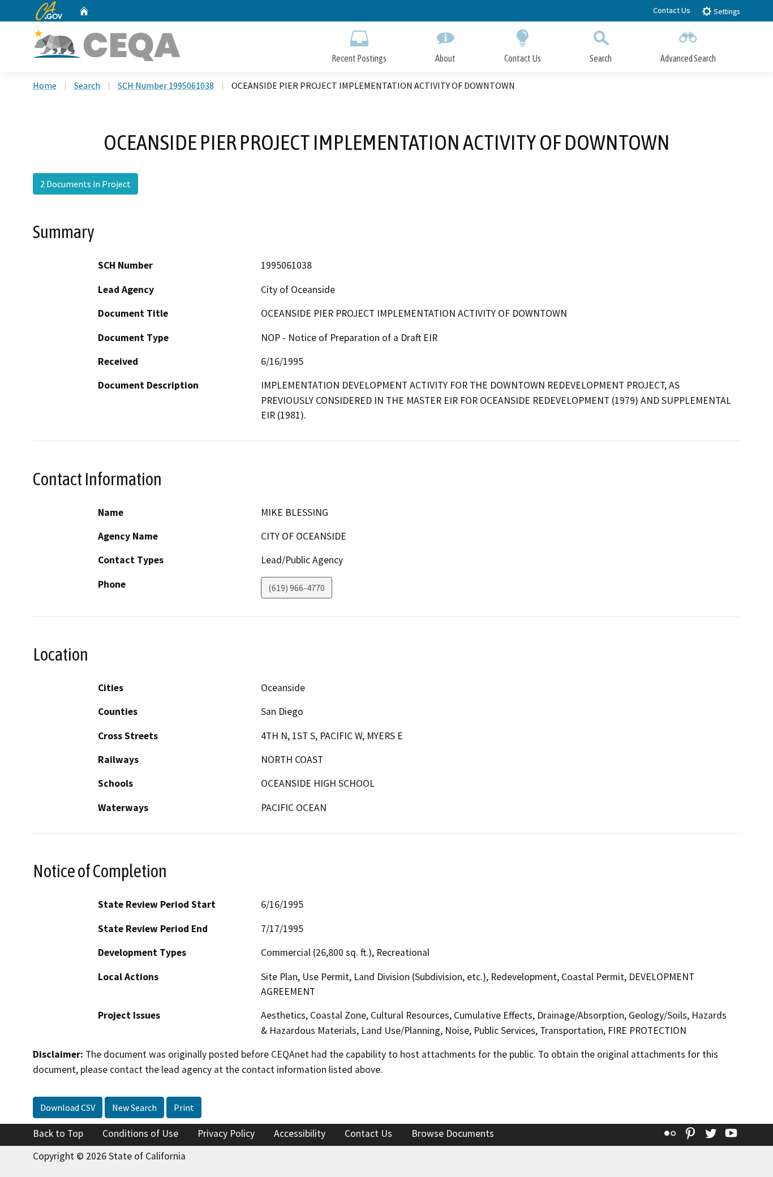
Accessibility (299, 1133)
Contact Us (671, 10)
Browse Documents (452, 1133)
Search (601, 58)
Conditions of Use (140, 1133)
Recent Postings (359, 58)
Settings (726, 11)
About (445, 58)
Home (45, 85)
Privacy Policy (226, 1133)
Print (184, 1107)
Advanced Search (688, 58)
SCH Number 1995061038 (166, 85)
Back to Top (58, 1133)
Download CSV (67, 1107)
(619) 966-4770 (296, 587)
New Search (134, 1107)
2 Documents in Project (85, 183)
